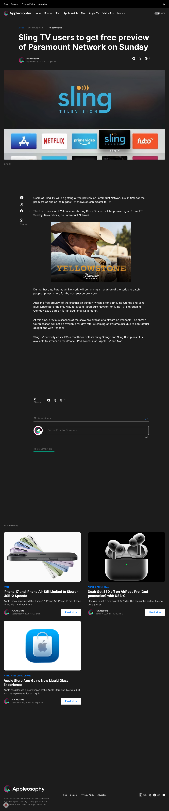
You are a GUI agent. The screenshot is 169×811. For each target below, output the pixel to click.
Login (145, 418)
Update (27, 676)
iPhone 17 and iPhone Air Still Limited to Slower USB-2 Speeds (41, 594)
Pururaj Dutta (18, 610)
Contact (14, 4)
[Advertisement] (84, 179)
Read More (71, 612)
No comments (55, 27)
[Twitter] (150, 794)
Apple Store (17, 676)
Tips (6, 4)
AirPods (92, 587)
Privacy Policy (28, 4)
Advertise (42, 4)
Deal (106, 587)
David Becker (32, 58)
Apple (21, 28)
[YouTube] (163, 794)
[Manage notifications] (6, 805)
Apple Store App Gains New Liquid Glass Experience (36, 683)
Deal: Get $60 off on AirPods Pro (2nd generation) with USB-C (118, 594)
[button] (164, 4)
